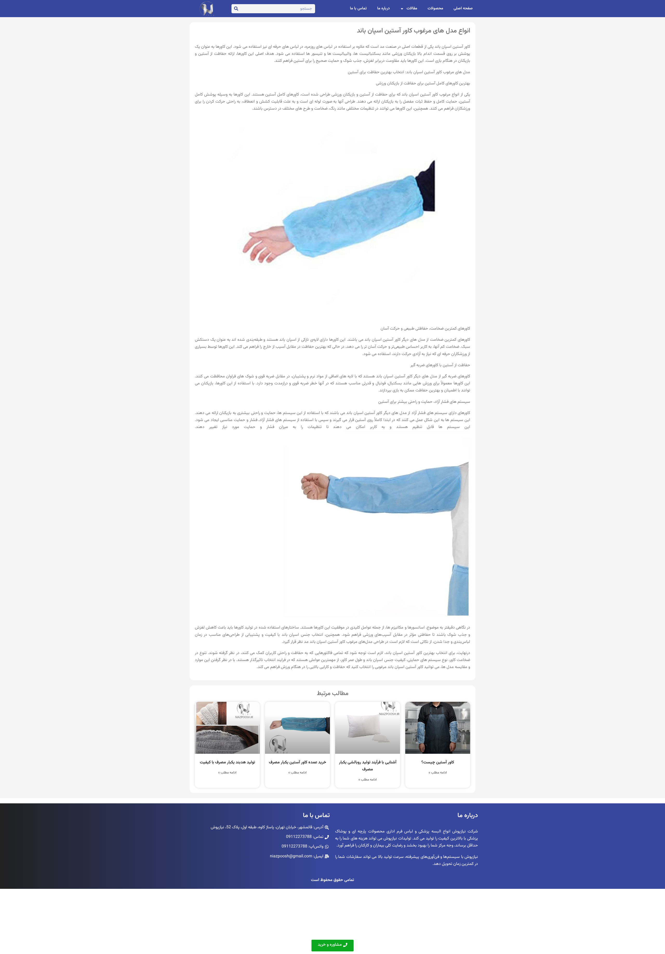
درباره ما (383, 8)
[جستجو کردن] (236, 8)
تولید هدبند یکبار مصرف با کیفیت (227, 762)
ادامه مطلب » (438, 772)
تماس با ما (358, 8)
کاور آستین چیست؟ (437, 762)
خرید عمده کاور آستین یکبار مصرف (297, 762)
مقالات (412, 8)
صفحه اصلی (463, 8)
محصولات (435, 8)
